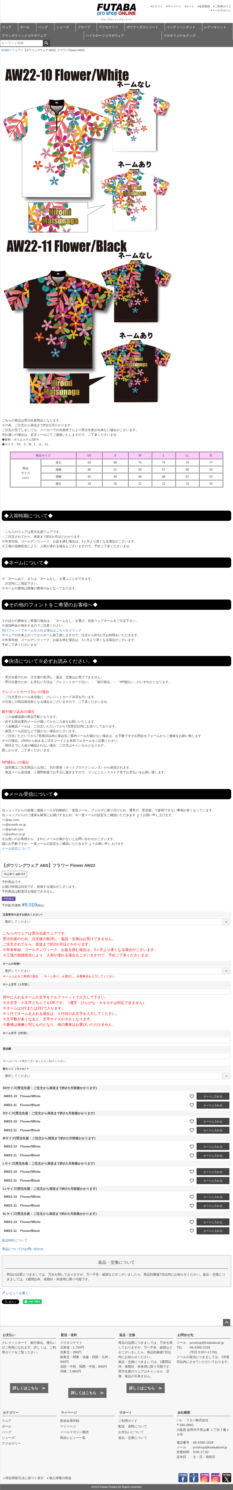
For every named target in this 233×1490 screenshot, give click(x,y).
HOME (5, 50)
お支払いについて (131, 1432)
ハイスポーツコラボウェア (105, 35)
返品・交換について (132, 1438)
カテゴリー (11, 1412)
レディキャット (215, 27)
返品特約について (14, 1240)
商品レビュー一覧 (73, 1438)
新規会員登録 (69, 1420)
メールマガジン (221, 10)
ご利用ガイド (223, 6)
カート (190, 6)
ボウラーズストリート (142, 27)
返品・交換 (127, 1335)
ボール (25, 27)
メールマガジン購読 (74, 1432)
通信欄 (7, 1048)
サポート (125, 1412)
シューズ (62, 27)
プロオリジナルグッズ (179, 35)
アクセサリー (108, 27)
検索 (46, 43)
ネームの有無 (12, 963)
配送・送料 (69, 1335)
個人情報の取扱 (60, 1478)
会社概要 (183, 1412)
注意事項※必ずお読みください (23, 914)
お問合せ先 (185, 1335)
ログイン (157, 6)
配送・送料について (132, 1426)
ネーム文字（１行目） (16, 984)
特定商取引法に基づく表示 (24, 1478)
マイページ (174, 6)
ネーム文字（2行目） (16, 1033)
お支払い (9, 1335)
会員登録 (204, 6)
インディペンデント (181, 27)
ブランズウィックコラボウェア (24, 35)
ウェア (7, 27)
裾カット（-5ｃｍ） (16, 1068)
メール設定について (16, 848)
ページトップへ (226, 1322)
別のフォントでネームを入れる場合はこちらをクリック (41, 630)
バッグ (43, 27)
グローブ (84, 27)
